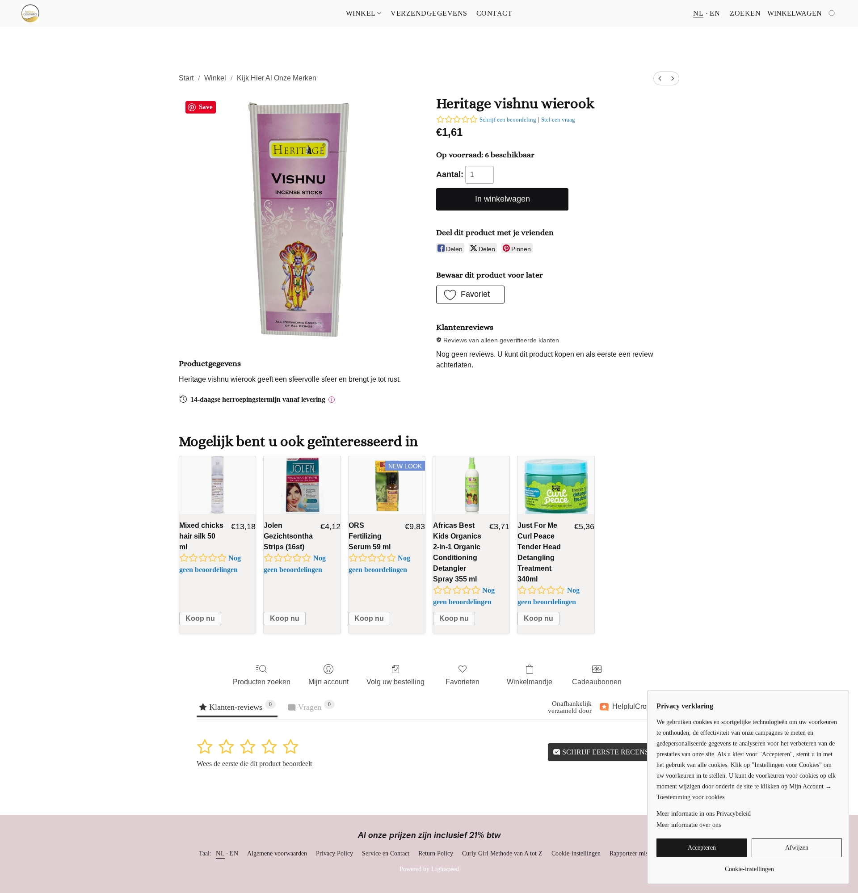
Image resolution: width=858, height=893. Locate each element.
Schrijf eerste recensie (608, 752)
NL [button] (698, 13)
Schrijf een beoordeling (507, 119)
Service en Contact (385, 853)
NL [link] (220, 853)
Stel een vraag (558, 119)
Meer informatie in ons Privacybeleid (703, 813)
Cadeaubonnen (597, 682)
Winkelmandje (529, 682)
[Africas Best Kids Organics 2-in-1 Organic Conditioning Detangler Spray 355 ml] (471, 485)
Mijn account (328, 682)
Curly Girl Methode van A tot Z (502, 853)
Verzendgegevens (429, 13)
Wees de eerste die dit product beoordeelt (254, 763)
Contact (494, 13)
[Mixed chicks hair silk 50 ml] (217, 485)
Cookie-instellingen (576, 853)
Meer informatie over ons (688, 824)
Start (186, 78)
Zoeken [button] (745, 13)
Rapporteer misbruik (635, 853)
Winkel (362, 13)
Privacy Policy (334, 853)
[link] (749, 866)
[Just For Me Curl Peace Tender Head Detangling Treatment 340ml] (555, 485)
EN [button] (715, 13)
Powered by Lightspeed (429, 869)
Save (206, 106)
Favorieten (462, 682)
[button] (30, 13)
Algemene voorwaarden (277, 853)
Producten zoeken (261, 682)
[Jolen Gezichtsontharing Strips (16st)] (302, 485)
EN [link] (233, 853)
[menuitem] (660, 78)
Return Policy (435, 853)
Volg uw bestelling (395, 682)
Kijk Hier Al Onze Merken (276, 78)
